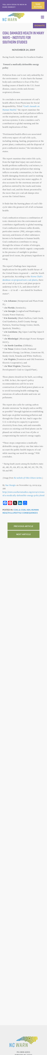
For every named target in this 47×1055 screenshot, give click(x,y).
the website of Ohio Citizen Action (28, 477)
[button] (42, 17)
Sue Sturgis (10, 485)
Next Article (23, 534)
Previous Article (23, 526)
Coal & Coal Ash (21, 510)
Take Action (38, 5)
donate (39, 25)
